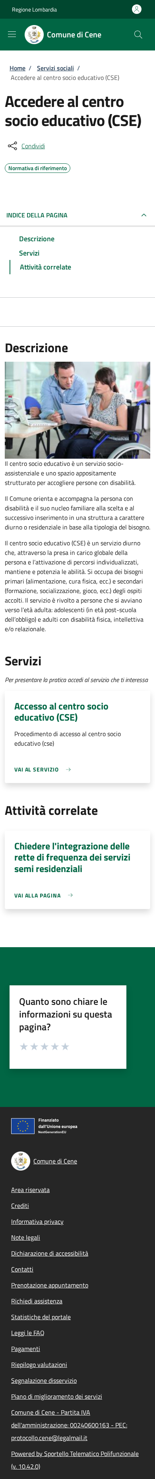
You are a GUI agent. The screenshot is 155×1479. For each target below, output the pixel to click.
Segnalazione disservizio (44, 1380)
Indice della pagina (37, 215)
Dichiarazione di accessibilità (49, 1253)
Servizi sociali (55, 68)
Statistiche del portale (41, 1317)
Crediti (20, 1205)
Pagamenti (25, 1348)
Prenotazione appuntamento (49, 1285)
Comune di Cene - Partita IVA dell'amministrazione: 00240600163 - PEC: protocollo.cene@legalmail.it (69, 1424)
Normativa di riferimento (37, 167)
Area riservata (30, 1189)
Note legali (25, 1237)
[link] (44, 769)
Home (17, 68)
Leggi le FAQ (28, 1332)
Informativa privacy (37, 1221)
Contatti (22, 1269)
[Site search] (138, 34)
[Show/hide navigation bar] (12, 34)
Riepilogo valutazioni (39, 1364)
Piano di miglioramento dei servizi (56, 1396)
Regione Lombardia (34, 9)
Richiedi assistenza (36, 1301)
